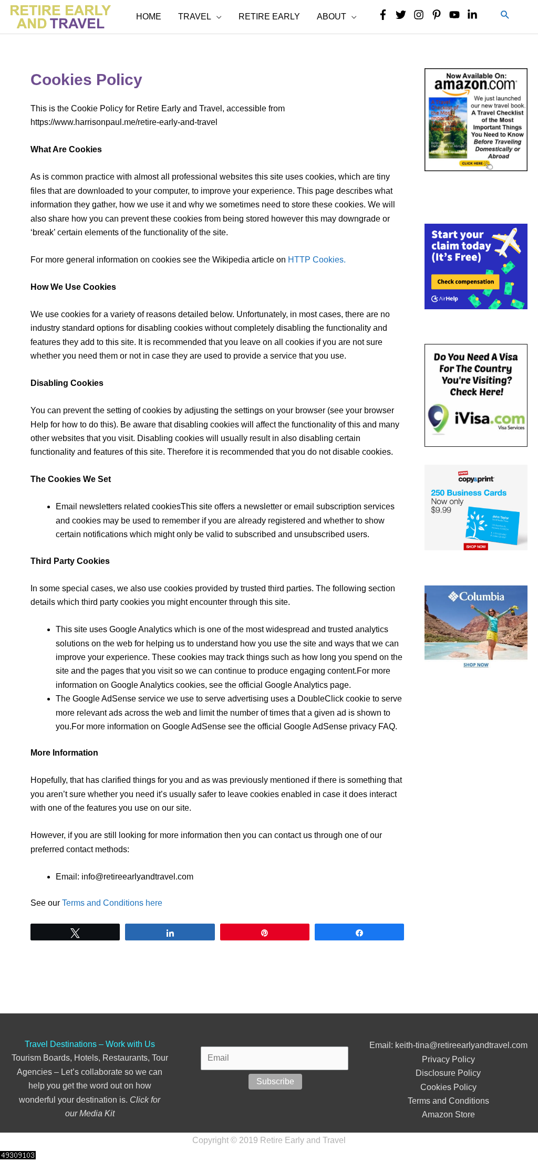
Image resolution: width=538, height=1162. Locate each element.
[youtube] (457, 14)
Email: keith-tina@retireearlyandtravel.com (448, 1045)
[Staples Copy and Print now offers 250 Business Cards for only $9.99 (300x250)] (476, 507)
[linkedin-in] (475, 14)
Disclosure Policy (448, 1073)
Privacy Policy (448, 1059)
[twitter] (403, 14)
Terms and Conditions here (112, 902)
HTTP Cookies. (317, 259)
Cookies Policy (448, 1087)
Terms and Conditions (448, 1100)
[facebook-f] (386, 14)
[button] (505, 14)
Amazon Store (448, 1114)
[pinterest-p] (439, 14)
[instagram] (421, 14)
